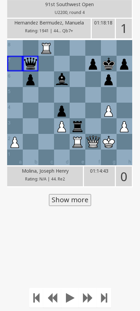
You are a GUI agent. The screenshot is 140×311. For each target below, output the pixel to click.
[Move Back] (52, 298)
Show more (70, 199)
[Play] (70, 298)
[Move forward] (88, 298)
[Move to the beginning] (36, 298)
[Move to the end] (104, 298)
